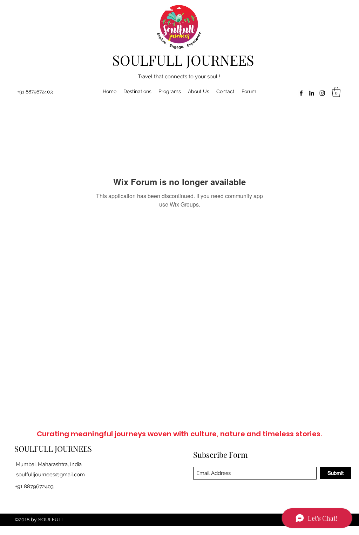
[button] (336, 92)
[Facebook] (301, 93)
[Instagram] (322, 93)
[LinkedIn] (311, 93)
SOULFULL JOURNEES (183, 60)
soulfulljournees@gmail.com (50, 474)
